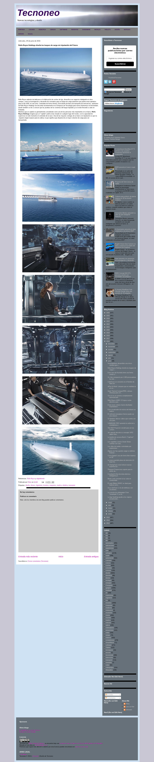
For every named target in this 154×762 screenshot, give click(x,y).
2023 (108, 321)
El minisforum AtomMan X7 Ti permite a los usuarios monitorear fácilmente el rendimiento (125, 151)
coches (108, 565)
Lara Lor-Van (130, 706)
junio (109, 361)
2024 (108, 318)
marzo (110, 508)
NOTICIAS (127, 29)
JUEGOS (21, 34)
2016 (108, 341)
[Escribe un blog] (49, 482)
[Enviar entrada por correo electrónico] (42, 482)
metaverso (109, 610)
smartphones (110, 640)
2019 (108, 333)
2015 (108, 517)
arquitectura (110, 548)
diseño (27, 485)
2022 (108, 324)
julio (109, 358)
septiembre (111, 352)
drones (33, 485)
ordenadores (110, 628)
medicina (109, 608)
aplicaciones (110, 545)
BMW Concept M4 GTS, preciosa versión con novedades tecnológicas (123, 275)
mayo (110, 502)
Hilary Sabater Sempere (36, 743)
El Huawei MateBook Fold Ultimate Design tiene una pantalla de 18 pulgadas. (123, 291)
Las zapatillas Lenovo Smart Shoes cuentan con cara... (119, 442)
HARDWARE (86, 29)
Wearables (109, 670)
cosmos (108, 570)
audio (107, 555)
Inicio (61, 556)
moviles (108, 618)
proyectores (110, 630)
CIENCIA (53, 29)
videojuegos (110, 667)
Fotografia (109, 585)
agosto (110, 355)
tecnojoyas (109, 650)
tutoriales (109, 662)
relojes (108, 635)
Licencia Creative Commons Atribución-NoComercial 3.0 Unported (81, 743)
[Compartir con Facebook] (53, 482)
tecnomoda (109, 655)
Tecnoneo (38, 13)
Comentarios (111, 698)
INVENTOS (74, 29)
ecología (108, 580)
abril (109, 505)
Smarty (30, 34)
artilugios (109, 553)
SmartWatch (110, 642)
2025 (108, 315)
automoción (109, 558)
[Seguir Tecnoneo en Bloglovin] (114, 104)
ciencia (108, 563)
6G (107, 538)
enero (110, 514)
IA (106, 593)
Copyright (35, 756)
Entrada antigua (91, 556)
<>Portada (23, 754)
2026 (108, 313)
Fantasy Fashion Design (112, 139)
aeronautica (109, 543)
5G (107, 535)
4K (107, 533)
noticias (108, 622)
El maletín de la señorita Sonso (30, 730)
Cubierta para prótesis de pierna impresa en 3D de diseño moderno (125, 198)
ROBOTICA (42, 29)
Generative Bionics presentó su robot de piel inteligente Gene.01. (125, 214)
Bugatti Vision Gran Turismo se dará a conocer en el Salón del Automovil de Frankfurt (125, 245)
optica (108, 625)
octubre (110, 349)
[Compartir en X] (51, 482)
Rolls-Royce (31, 478)
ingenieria (39, 485)
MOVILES (97, 29)
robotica (65, 485)
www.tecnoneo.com (41, 745)
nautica (59, 485)
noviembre (111, 346)
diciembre (111, 344)
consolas (109, 568)
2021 (108, 327)
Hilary (128, 704)
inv (107, 600)
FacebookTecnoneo (115, 77)
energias (108, 583)
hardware (109, 590)
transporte (72, 485)
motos (108, 615)
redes (107, 632)
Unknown (129, 710)
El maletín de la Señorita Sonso (114, 137)
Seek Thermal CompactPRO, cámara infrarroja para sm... (120, 392)
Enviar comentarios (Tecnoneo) (38, 561)
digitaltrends (40, 478)
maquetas (52, 485)
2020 (108, 330)
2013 (108, 523)
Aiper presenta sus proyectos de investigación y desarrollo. (124, 259)
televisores (109, 657)
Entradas (110, 694)
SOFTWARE (63, 29)
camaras (108, 560)
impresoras (109, 595)
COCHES (32, 29)
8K (107, 540)
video (107, 665)
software (108, 645)
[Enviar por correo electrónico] (47, 482)
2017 (108, 338)
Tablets (108, 647)
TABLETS (108, 29)
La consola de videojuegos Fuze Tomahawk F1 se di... (118, 493)
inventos (46, 485)
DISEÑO (117, 29)
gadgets (108, 588)
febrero (110, 511)
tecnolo (108, 652)
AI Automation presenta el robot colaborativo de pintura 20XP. (125, 230)
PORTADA (21, 29)
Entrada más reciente (28, 556)
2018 (108, 335)
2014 (108, 520)
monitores (109, 613)
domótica (109, 575)
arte (107, 550)
